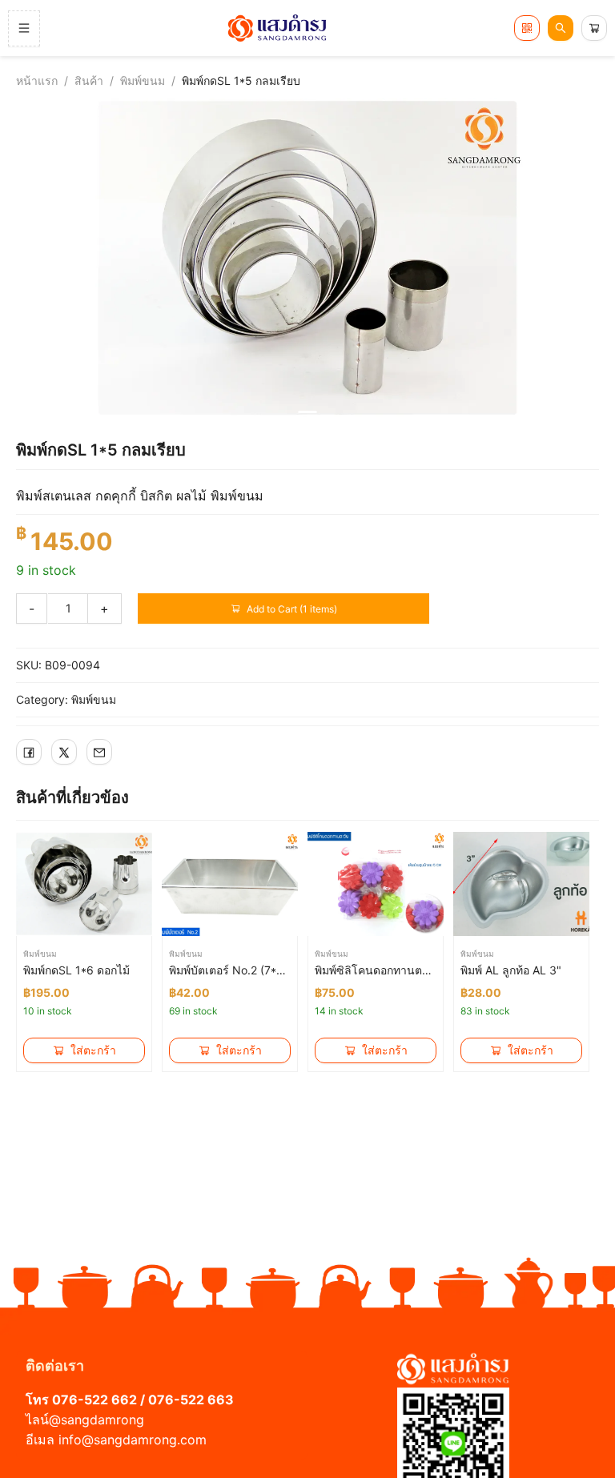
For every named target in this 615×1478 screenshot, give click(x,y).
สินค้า (88, 80)
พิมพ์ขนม (142, 80)
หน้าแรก (37, 80)
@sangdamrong (96, 1420)
